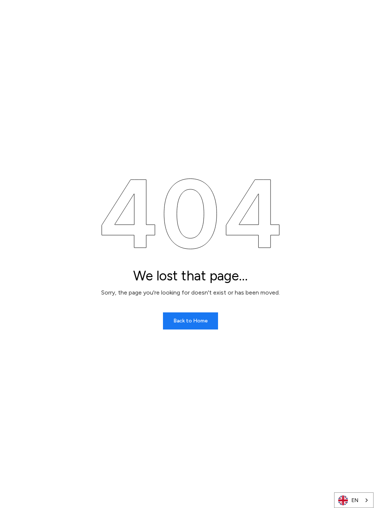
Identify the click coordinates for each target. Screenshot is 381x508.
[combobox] (354, 500)
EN (355, 500)
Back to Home (190, 321)
